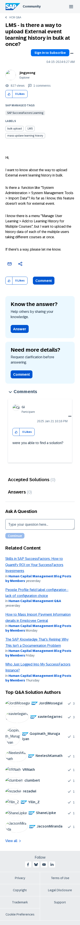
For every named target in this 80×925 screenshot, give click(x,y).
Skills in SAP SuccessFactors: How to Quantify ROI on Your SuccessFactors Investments (34, 565)
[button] (9, 94)
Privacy (20, 878)
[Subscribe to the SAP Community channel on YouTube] (44, 864)
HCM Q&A (15, 17)
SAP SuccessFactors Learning (25, 112)
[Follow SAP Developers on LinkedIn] (52, 864)
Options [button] (72, 53)
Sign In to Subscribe (50, 52)
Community (32, 6)
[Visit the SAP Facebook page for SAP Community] (28, 864)
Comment (43, 281)
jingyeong (27, 73)
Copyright (20, 890)
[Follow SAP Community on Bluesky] (36, 864)
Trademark (20, 902)
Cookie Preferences (20, 914)
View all (11, 841)
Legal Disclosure (60, 890)
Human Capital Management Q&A (34, 601)
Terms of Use (60, 878)
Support (60, 902)
